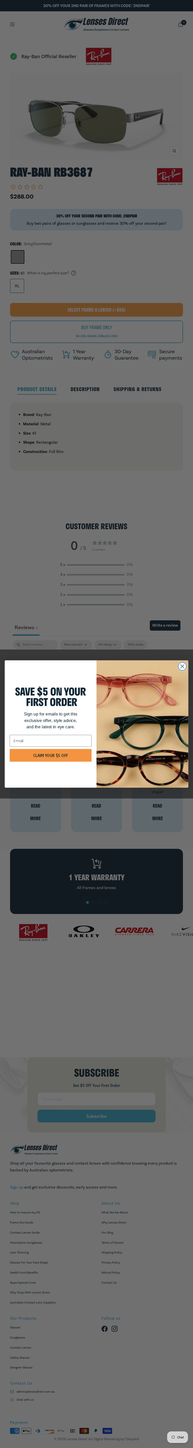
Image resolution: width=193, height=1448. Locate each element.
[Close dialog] (182, 666)
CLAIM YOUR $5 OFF (50, 755)
